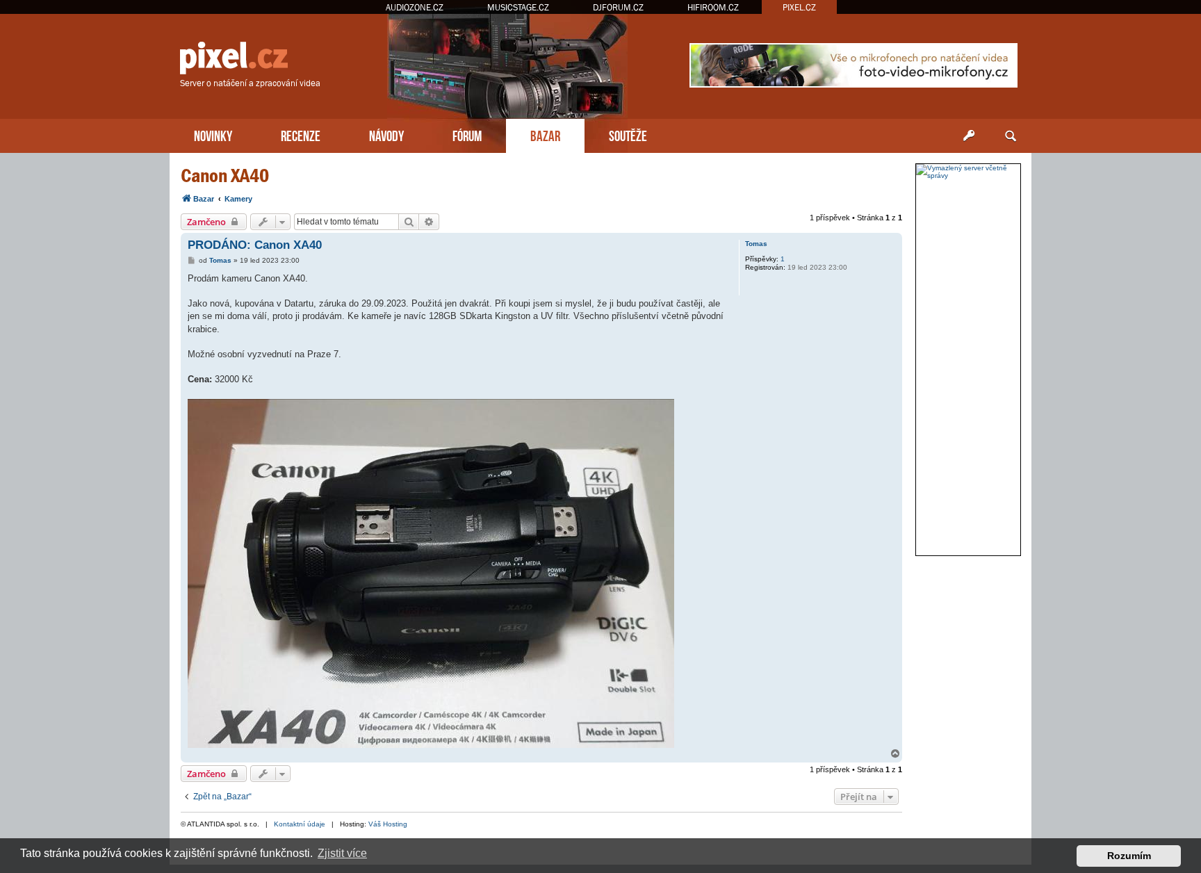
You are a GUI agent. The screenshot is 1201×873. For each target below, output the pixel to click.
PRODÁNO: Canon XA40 (255, 245)
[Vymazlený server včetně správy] (968, 171)
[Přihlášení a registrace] (969, 136)
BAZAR (545, 134)
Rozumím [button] (1129, 855)
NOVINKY (213, 134)
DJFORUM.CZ (618, 7)
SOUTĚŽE (628, 134)
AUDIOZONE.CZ (414, 7)
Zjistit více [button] (342, 853)
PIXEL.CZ (799, 7)
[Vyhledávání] (1010, 136)
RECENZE (300, 134)
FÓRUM (467, 134)
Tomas (756, 243)
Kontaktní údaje (299, 824)
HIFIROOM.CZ (713, 7)
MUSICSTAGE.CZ (518, 7)
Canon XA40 (225, 175)
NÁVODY (386, 134)
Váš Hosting (387, 824)
